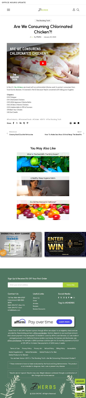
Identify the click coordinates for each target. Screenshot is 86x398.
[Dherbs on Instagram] (64, 298)
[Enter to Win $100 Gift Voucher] (65, 244)
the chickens (18, 87)
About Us (36, 298)
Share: (9, 123)
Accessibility (71, 348)
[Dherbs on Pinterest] (68, 298)
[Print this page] (71, 123)
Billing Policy (60, 348)
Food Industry (13, 119)
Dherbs (38, 37)
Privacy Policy (27, 348)
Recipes (35, 306)
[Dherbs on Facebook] (58, 298)
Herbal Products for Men (48, 352)
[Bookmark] (78, 123)
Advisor (80, 381)
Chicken (36, 119)
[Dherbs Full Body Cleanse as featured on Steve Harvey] (20, 244)
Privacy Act (38, 348)
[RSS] (74, 298)
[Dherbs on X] (61, 298)
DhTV (43, 119)
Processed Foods (25, 119)
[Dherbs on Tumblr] (66, 298)
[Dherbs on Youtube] (71, 298)
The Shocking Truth (43, 21)
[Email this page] (75, 123)
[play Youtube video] (43, 63)
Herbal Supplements (16, 352)
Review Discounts (39, 309)
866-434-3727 (19, 298)
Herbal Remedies (31, 352)
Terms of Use (15, 348)
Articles (35, 303)
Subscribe (70, 285)
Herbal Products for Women (18, 355)
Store (35, 301)
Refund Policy (49, 348)
